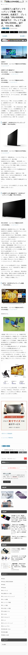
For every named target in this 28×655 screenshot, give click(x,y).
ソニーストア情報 (7, 602)
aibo (4, 578)
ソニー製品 (5, 605)
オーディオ (5, 590)
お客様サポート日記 (7, 593)
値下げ (8, 28)
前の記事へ (22, 36)
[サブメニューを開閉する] (25, 585)
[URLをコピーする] (23, 32)
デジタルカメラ (6, 617)
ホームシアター (6, 626)
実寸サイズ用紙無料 (7, 433)
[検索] (25, 458)
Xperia (4, 587)
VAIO (4, 584)
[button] (5, 32)
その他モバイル (6, 611)
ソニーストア (5, 66)
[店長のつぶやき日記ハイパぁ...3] (14, 1)
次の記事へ (5, 36)
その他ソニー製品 (7, 608)
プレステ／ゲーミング (8, 623)
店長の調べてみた (7, 629)
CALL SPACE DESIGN (8, 581)
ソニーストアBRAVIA (7, 437)
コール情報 (5, 599)
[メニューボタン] (26, 1)
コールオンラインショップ (9, 596)
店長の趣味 (5, 632)
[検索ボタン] (1, 1)
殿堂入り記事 (6, 635)
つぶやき (5, 614)
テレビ (4, 28)
